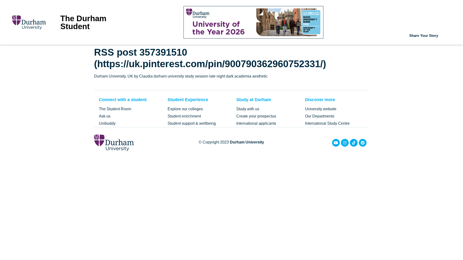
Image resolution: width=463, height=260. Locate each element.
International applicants (256, 123)
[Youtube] (336, 143)
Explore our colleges (185, 109)
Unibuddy (107, 123)
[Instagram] (345, 143)
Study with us (247, 109)
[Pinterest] (363, 143)
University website (320, 109)
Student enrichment (184, 116)
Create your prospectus (256, 116)
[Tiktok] (354, 143)
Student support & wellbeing (192, 123)
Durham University (247, 142)
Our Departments (319, 116)
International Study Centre (327, 123)
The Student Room (115, 109)
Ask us (104, 116)
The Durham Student (83, 22)
